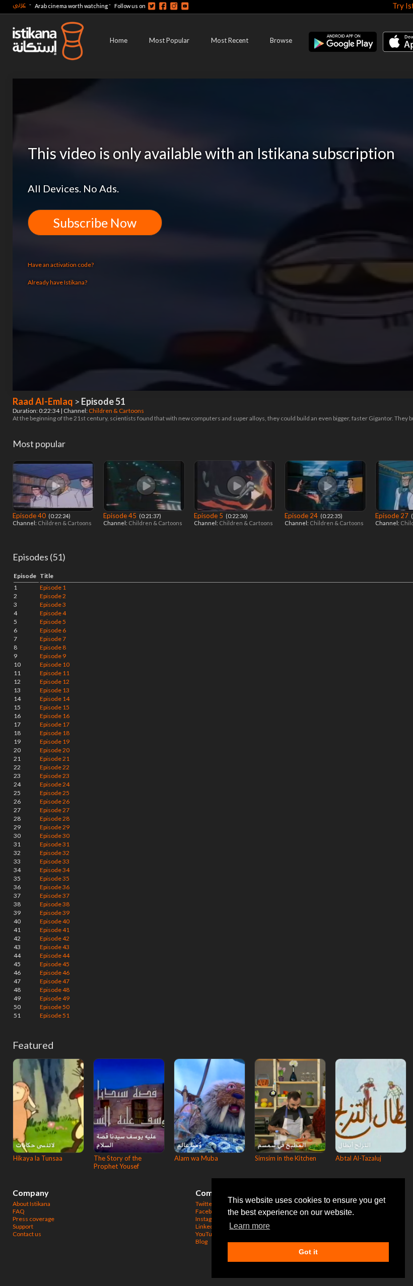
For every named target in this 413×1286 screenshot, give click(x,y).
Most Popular (169, 40)
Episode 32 (55, 852)
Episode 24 (302, 516)
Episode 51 (55, 1015)
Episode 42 (55, 938)
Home (118, 40)
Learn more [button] (249, 1226)
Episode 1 (53, 587)
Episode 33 (55, 861)
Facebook (208, 1211)
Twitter (205, 1203)
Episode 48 (55, 989)
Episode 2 (53, 596)
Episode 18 (55, 733)
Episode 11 (55, 673)
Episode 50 (55, 1007)
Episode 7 (53, 638)
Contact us (27, 1234)
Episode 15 (55, 707)
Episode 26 (55, 801)
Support (23, 1226)
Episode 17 (55, 724)
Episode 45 (120, 516)
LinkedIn (207, 1226)
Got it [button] (308, 1252)
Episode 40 (30, 516)
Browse (281, 40)
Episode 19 (55, 741)
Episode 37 (55, 895)
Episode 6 (53, 630)
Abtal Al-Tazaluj (358, 1158)
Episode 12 (55, 681)
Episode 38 (55, 904)
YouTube (207, 1234)
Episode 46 (55, 972)
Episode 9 (53, 656)
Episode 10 (55, 664)
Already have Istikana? (57, 282)
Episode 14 (55, 698)
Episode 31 (55, 844)
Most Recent (229, 40)
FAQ (19, 1211)
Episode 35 (55, 878)
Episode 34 (55, 870)
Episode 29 (55, 827)
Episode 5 (209, 516)
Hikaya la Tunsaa (37, 1158)
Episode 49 (55, 998)
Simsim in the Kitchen (285, 1158)
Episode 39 (55, 912)
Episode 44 (55, 955)
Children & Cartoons (117, 410)
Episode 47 (55, 981)
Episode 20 (55, 750)
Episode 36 (55, 887)
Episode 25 (55, 793)
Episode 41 (55, 930)
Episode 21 (55, 758)
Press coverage (33, 1219)
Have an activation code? (61, 264)
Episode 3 (53, 604)
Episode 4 (53, 613)
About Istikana (31, 1203)
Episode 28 (55, 818)
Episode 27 (392, 516)
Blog (201, 1241)
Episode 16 (55, 716)
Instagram (209, 1219)
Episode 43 (55, 947)
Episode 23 (55, 775)
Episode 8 (53, 647)
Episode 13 (55, 690)
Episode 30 (55, 835)
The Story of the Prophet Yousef (118, 1162)
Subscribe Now (94, 222)
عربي (19, 4)
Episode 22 (55, 767)
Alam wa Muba (196, 1158)
